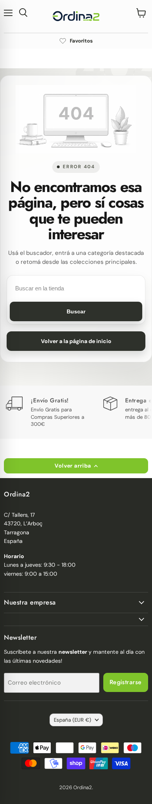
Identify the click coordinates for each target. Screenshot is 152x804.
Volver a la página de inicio (76, 341)
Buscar (76, 311)
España (72, 720)
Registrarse (126, 682)
